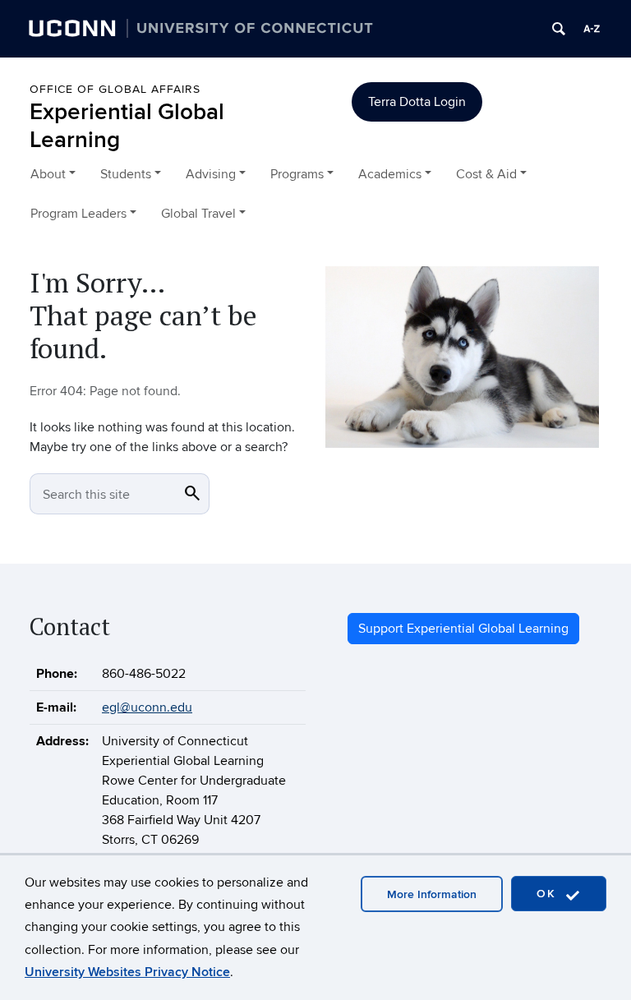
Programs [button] (297, 174)
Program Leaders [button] (78, 213)
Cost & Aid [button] (486, 174)
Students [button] (125, 174)
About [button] (48, 174)
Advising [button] (211, 174)
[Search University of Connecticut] (559, 29)
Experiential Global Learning (127, 126)
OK (549, 894)
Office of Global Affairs (115, 89)
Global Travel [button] (198, 213)
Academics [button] (389, 174)
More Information (432, 894)
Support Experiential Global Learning (463, 628)
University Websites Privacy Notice (127, 972)
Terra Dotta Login (417, 102)
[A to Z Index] (591, 29)
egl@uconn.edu (147, 707)
